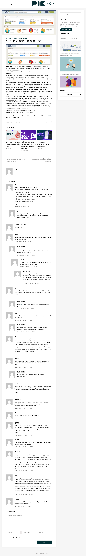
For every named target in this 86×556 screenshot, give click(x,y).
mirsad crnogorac (20, 225)
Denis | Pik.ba (21, 246)
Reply (31, 206)
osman (16, 384)
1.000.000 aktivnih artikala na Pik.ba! (68, 39)
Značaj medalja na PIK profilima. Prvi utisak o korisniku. (16, 160)
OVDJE (49, 115)
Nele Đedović (18, 399)
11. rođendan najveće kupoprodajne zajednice (70, 74)
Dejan (16, 413)
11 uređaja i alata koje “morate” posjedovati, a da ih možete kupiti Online (70, 54)
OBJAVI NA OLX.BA (66, 29)
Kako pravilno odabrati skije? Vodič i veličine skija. (41, 160)
